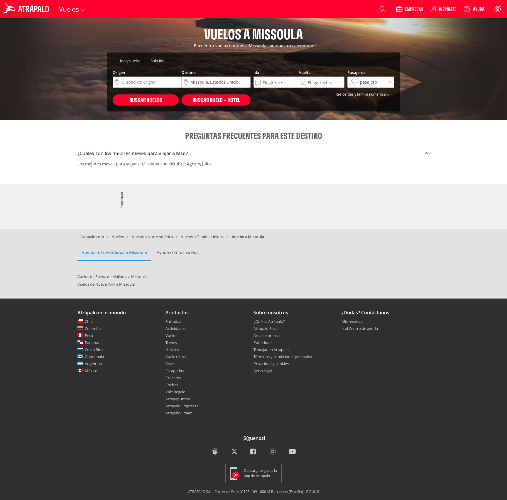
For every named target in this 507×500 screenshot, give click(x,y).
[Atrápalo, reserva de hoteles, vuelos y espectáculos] (27, 9)
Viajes (170, 363)
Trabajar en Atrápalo (271, 349)
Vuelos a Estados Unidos (202, 236)
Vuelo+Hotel (176, 356)
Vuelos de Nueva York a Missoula (106, 284)
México (91, 370)
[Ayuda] (473, 9)
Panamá (92, 342)
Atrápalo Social (266, 328)
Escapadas (174, 370)
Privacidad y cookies (271, 363)
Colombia (93, 328)
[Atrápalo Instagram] (273, 451)
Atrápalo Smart (178, 413)
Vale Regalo (175, 391)
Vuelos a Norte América (152, 236)
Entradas (173, 321)
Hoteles (172, 349)
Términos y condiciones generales (283, 356)
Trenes (171, 342)
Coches (171, 384)
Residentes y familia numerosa (361, 94)
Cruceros (173, 377)
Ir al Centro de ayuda (360, 328)
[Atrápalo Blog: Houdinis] (215, 451)
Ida (256, 72)
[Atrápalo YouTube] (292, 451)
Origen (119, 72)
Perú (89, 335)
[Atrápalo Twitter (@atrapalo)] (234, 451)
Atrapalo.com (92, 236)
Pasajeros (356, 72)
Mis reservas (352, 321)
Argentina (93, 363)
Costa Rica (94, 349)
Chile (89, 321)
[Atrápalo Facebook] (253, 451)
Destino (189, 72)
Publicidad (263, 342)
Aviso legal (263, 370)
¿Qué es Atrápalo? (269, 321)
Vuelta (305, 72)
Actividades (175, 328)
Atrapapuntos (177, 398)
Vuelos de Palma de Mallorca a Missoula (112, 276)
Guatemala (94, 356)
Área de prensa (267, 335)
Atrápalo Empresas (181, 406)
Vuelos (118, 236)
